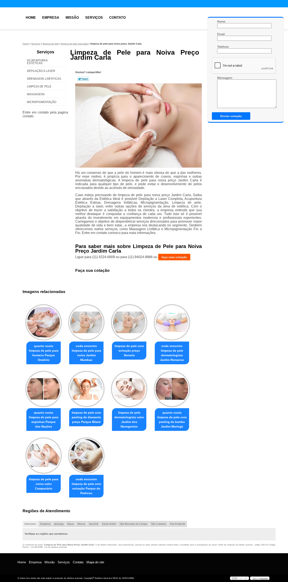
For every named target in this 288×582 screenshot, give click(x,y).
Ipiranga (59, 524)
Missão (72, 17)
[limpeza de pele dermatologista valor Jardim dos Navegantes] (129, 389)
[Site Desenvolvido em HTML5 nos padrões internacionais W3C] (239, 578)
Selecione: (30, 524)
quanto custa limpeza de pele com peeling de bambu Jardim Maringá (172, 419)
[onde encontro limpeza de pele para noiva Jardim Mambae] (86, 322)
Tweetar (83, 79)
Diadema (45, 524)
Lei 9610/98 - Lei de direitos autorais (49, 547)
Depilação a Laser (41, 71)
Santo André (109, 524)
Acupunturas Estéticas (37, 62)
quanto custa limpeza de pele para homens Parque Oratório (43, 353)
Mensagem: (221, 92)
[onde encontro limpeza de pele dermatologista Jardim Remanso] (172, 322)
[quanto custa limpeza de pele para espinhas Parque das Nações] (43, 389)
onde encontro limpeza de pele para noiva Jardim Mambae (86, 353)
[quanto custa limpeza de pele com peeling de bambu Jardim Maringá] (172, 389)
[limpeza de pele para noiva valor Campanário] (43, 455)
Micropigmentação (41, 102)
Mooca (81, 524)
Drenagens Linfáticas (44, 78)
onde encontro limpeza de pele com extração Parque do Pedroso (86, 486)
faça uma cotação (174, 257)
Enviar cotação (231, 116)
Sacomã (93, 524)
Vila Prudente (177, 524)
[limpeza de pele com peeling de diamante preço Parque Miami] (86, 389)
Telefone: (221, 46)
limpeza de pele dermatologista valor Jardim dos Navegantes (129, 419)
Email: (221, 34)
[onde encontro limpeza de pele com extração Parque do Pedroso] (86, 455)
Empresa (50, 17)
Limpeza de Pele (39, 86)
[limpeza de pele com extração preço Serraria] (129, 322)
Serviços (94, 17)
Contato (117, 17)
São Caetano (158, 524)
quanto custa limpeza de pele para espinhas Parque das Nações (43, 419)
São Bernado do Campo (133, 524)
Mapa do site (95, 562)
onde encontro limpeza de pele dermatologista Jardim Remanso (172, 353)
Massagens (36, 94)
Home (31, 17)
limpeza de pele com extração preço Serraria (129, 350)
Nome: (221, 21)
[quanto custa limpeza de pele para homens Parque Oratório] (43, 322)
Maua (70, 524)
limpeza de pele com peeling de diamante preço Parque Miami (86, 417)
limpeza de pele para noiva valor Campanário (43, 484)
